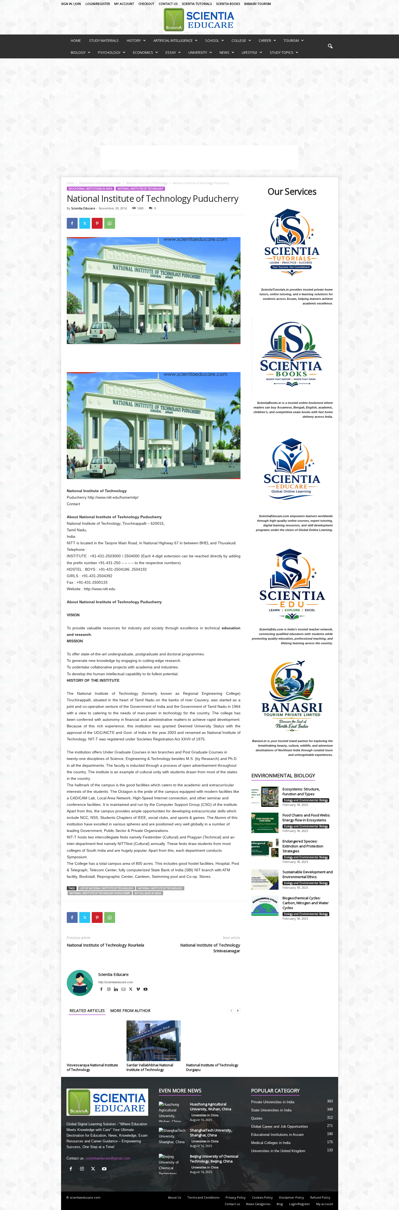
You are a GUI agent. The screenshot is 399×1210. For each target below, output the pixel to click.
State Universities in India (271, 1110)
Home (70, 183)
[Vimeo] (138, 990)
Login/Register (98, 4)
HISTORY (134, 40)
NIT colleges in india (148, 893)
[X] (131, 990)
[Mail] (124, 990)
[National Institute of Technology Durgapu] (213, 1040)
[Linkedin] (116, 990)
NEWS (224, 52)
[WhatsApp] (109, 223)
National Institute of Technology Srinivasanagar (210, 947)
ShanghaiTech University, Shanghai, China (211, 1132)
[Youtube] (145, 990)
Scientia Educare (83, 208)
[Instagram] (109, 990)
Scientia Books (228, 4)
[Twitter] (84, 223)
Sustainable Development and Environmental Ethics (308, 874)
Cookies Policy (262, 1197)
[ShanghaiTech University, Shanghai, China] (172, 1138)
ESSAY (171, 52)
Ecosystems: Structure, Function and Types (301, 791)
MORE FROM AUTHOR (130, 1010)
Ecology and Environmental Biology (306, 800)
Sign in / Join (71, 4)
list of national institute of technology (106, 888)
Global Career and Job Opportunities (279, 1126)
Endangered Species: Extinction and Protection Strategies (303, 846)
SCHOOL (212, 40)
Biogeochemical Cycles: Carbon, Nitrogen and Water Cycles (306, 902)
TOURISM (291, 40)
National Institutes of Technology (146, 183)
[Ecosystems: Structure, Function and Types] (264, 797)
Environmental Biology (283, 776)
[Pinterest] (97, 223)
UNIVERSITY (197, 52)
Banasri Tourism (257, 4)
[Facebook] (72, 223)
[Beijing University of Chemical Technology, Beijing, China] (172, 1164)
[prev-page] (231, 1010)
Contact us (168, 4)
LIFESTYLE (249, 52)
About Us (174, 1197)
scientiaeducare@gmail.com (108, 1158)
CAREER (265, 40)
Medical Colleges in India (270, 1143)
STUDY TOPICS (281, 52)
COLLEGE (239, 40)
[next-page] (237, 1010)
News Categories (258, 1204)
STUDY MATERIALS (104, 40)
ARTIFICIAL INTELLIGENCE (173, 40)
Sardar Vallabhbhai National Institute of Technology (149, 1067)
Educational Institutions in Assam (277, 1135)
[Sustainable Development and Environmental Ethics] (264, 879)
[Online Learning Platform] (199, 19)
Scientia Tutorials (197, 4)
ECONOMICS (143, 52)
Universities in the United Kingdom (278, 1151)
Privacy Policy (236, 1197)
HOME (76, 40)
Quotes (256, 1118)
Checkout (146, 4)
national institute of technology (160, 888)
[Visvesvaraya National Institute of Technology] (94, 1040)
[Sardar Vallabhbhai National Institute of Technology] (153, 1040)
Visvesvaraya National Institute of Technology (92, 1067)
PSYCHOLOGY (109, 52)
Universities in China (204, 1115)
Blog (280, 1204)
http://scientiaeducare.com (115, 982)
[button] (330, 46)
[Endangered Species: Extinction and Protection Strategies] (264, 849)
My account (124, 4)
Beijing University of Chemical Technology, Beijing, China (214, 1159)
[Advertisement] (199, 99)
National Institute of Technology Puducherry (99, 893)
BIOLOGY (78, 52)
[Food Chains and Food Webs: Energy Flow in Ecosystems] (264, 823)
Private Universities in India (272, 1102)
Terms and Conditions (203, 1197)
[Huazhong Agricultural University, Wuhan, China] (172, 1112)
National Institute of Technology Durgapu (212, 1067)
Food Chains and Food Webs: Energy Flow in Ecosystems (306, 817)
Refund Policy (320, 1197)
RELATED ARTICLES (87, 1010)
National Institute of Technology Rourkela (105, 945)
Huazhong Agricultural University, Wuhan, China (210, 1106)
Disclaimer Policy (291, 1197)
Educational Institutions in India (100, 183)
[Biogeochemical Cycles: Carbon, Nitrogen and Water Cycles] (264, 905)
